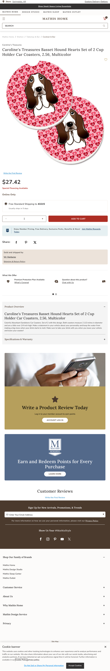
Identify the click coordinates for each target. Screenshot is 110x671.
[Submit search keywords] (104, 25)
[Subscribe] (103, 514)
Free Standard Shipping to (27, 204)
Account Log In (55, 420)
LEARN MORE (55, 474)
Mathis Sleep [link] (51, 12)
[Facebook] (41, 539)
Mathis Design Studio (12, 569)
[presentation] (56, 294)
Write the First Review (12, 173)
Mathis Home (9, 565)
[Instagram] (48, 539)
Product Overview (14, 306)
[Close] (105, 647)
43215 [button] (41, 204)
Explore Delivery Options (96, 1)
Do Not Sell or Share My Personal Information (44, 665)
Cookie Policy (21, 660)
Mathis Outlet (9, 578)
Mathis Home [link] (10, 12)
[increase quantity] (43, 219)
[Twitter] (69, 539)
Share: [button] (6, 242)
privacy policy (33, 660)
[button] (4, 19)
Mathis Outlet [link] (72, 12)
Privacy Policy (92, 521)
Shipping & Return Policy (14, 262)
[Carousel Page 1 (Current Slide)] (53, 294)
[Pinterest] (55, 539)
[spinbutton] (24, 219)
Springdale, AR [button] (19, 1)
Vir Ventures (10, 257)
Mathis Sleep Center (12, 573)
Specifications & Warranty (19, 339)
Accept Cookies (75, 665)
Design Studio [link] (31, 12)
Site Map (55, 642)
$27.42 (11, 182)
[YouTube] (62, 539)
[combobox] (55, 26)
